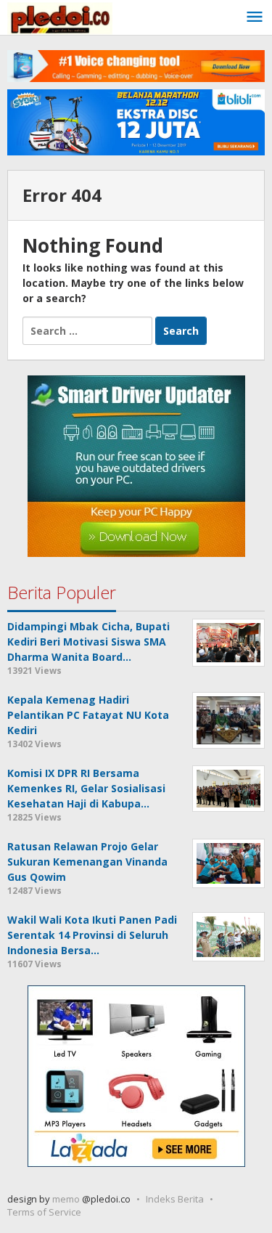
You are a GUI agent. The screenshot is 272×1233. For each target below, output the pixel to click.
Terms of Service (44, 1211)
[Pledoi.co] (59, 17)
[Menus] (254, 17)
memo (66, 1198)
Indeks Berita (175, 1198)
